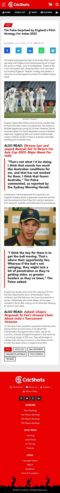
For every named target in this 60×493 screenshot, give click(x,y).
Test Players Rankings (30, 414)
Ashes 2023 (19, 349)
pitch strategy (36, 354)
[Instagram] (33, 398)
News (8, 25)
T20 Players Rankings (30, 423)
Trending (30, 435)
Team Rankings (30, 410)
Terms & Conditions (30, 473)
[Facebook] (21, 398)
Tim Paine (10, 359)
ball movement (36, 349)
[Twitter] (27, 398)
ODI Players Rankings (30, 419)
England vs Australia (15, 354)
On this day (30, 444)
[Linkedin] (39, 398)
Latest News (30, 439)
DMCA (30, 465)
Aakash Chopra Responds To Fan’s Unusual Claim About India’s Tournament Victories (28, 317)
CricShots (10, 43)
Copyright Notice (30, 460)
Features (30, 448)
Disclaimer (30, 469)
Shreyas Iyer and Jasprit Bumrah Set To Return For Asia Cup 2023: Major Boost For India (28, 151)
